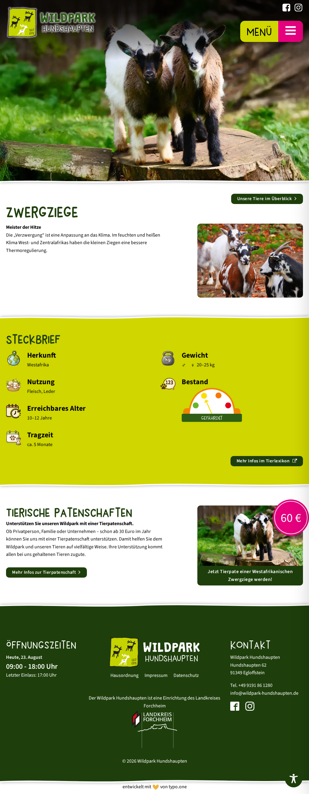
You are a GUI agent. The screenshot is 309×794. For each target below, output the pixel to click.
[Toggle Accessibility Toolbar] (293, 778)
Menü (259, 32)
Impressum (156, 675)
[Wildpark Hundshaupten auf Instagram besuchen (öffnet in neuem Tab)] (298, 9)
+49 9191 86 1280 (255, 685)
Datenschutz (186, 675)
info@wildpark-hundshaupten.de (264, 693)
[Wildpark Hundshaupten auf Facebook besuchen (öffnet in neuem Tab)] (286, 9)
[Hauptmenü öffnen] (290, 31)
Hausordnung (124, 675)
